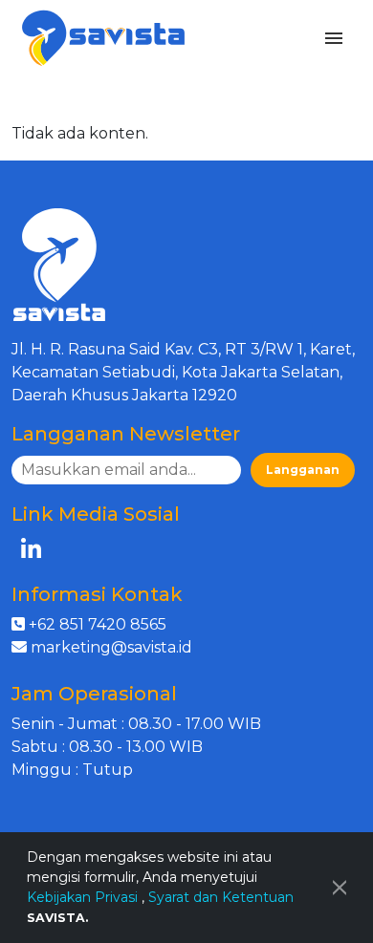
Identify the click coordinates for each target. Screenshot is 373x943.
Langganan (303, 469)
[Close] (339, 887)
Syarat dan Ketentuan (221, 897)
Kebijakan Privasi (84, 897)
